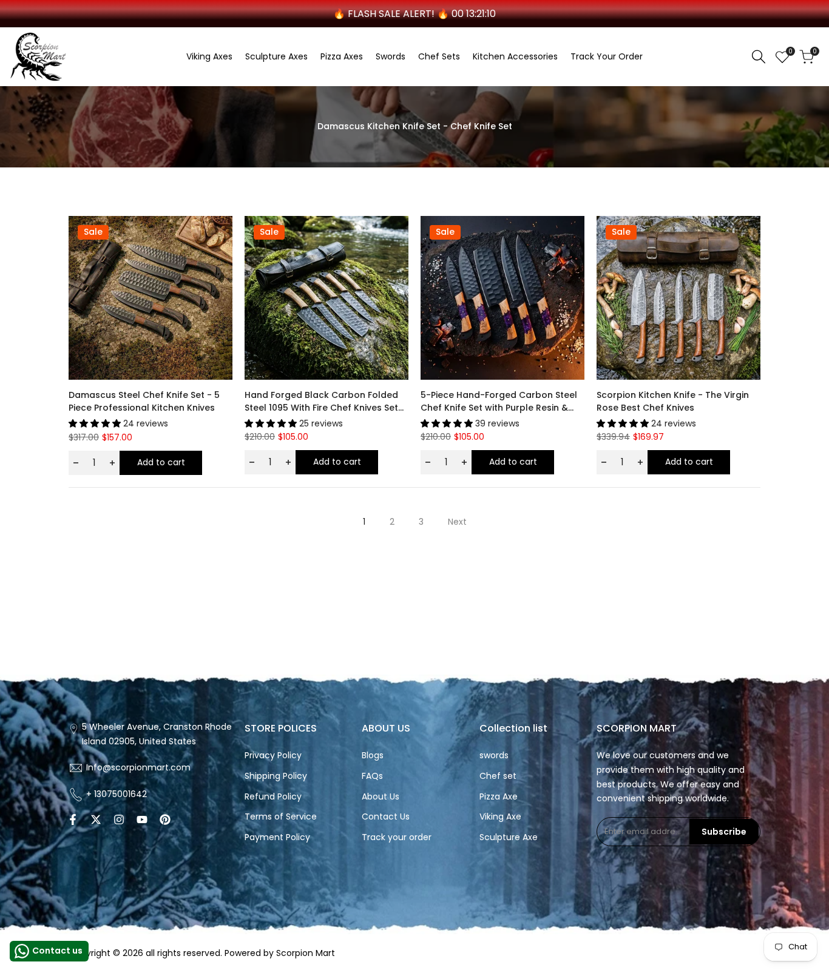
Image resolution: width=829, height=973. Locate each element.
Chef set (497, 776)
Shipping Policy (276, 776)
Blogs (373, 755)
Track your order (396, 837)
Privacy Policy (273, 755)
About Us (380, 796)
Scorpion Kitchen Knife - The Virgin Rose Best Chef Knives (673, 401)
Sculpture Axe (508, 837)
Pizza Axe (498, 796)
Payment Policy (277, 837)
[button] (221, 236)
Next (457, 522)
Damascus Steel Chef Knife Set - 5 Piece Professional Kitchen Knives (144, 401)
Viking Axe (500, 816)
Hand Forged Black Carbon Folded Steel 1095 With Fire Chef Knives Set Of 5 (321, 401)
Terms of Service (281, 816)
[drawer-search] (758, 57)
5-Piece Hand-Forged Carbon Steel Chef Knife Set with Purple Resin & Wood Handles (499, 401)
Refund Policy (273, 796)
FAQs (372, 776)
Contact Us (386, 816)
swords (494, 755)
